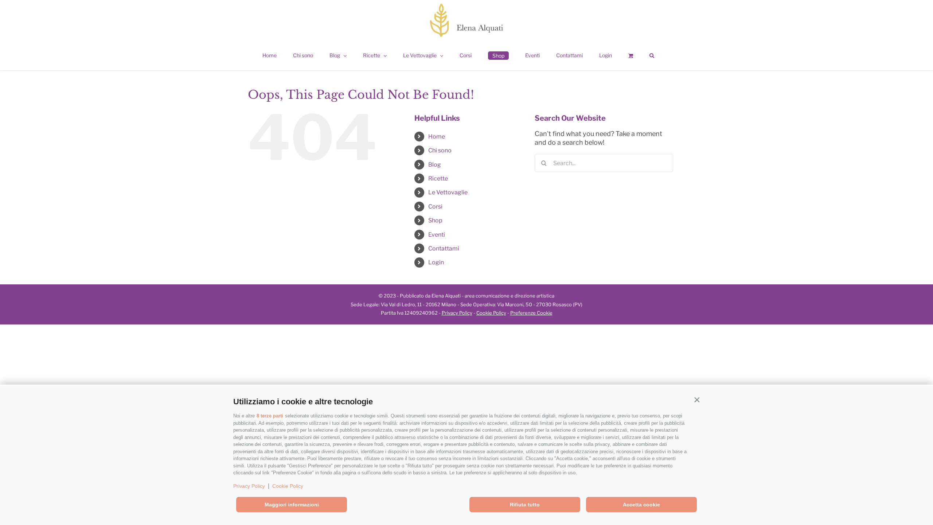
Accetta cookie (641, 505)
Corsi (435, 206)
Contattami (443, 248)
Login (436, 262)
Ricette (438, 178)
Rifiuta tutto (525, 505)
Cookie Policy (287, 486)
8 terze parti (270, 416)
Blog (434, 164)
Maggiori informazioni (292, 505)
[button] (697, 400)
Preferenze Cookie (531, 313)
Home (436, 136)
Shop (435, 220)
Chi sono (440, 150)
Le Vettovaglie (448, 192)
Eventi (436, 234)
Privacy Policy (249, 486)
